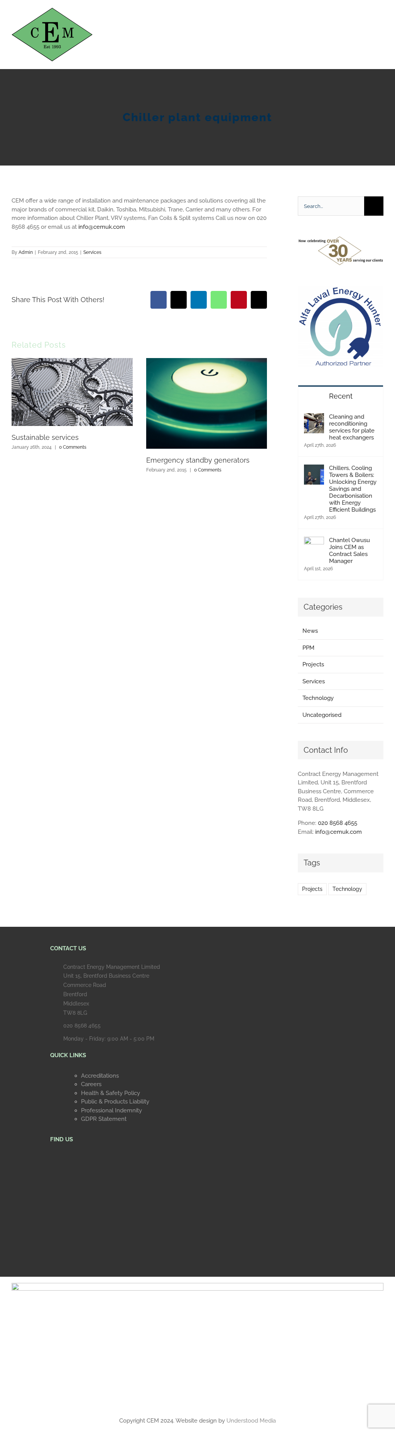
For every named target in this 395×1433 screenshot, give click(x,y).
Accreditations (100, 1075)
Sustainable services (45, 437)
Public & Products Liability (115, 1101)
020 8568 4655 (337, 823)
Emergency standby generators (198, 460)
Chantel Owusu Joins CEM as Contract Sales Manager (349, 550)
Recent (341, 396)
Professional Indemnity (111, 1110)
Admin (26, 252)
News (310, 630)
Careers (91, 1084)
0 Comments (72, 447)
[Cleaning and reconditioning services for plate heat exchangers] (314, 417)
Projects (313, 664)
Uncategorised (321, 714)
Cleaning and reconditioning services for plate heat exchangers (352, 427)
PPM (308, 647)
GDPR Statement (104, 1118)
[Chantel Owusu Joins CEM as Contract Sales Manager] (314, 540)
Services (92, 252)
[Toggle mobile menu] (380, 21)
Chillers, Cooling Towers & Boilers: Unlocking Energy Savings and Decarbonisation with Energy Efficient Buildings (352, 489)
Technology (318, 698)
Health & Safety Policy (110, 1093)
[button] (17, 415)
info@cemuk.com (338, 831)
